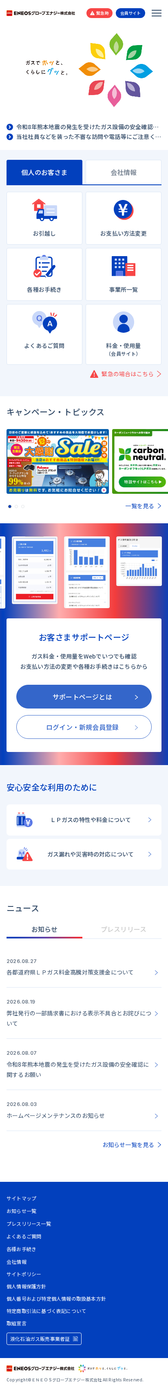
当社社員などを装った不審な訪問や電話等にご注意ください (88, 137)
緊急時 (102, 13)
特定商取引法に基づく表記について (46, 1311)
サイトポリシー (24, 1274)
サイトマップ (21, 1198)
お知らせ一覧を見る (128, 1144)
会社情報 (17, 1261)
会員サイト (130, 13)
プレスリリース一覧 (29, 1223)
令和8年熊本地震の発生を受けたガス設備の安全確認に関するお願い (88, 127)
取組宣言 (17, 1323)
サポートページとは (82, 697)
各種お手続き (21, 1248)
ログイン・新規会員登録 (82, 727)
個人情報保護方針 (26, 1286)
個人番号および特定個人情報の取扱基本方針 (56, 1298)
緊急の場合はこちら (128, 374)
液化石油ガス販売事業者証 (40, 1338)
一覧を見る (139, 506)
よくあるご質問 (24, 1236)
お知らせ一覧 (21, 1210)
